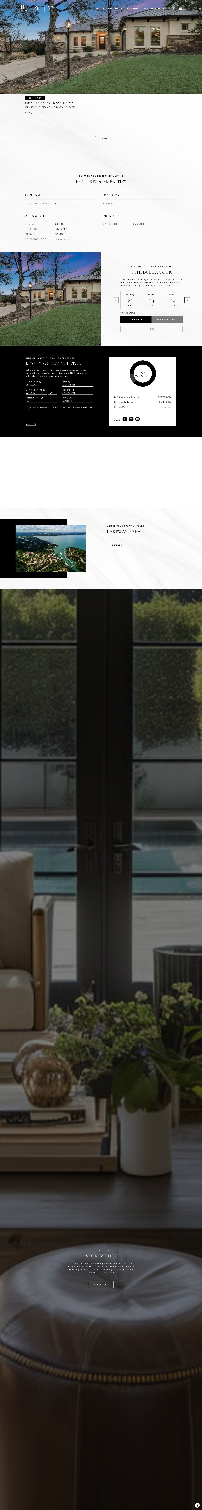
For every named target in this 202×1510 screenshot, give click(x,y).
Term (64, 382)
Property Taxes (125, 402)
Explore (117, 545)
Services (155, 8)
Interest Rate (33, 398)
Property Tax (68, 390)
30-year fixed (68, 385)
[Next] (187, 300)
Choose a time (127, 313)
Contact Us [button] (101, 1285)
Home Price (32, 382)
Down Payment (34, 390)
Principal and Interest (128, 397)
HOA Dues (67, 398)
